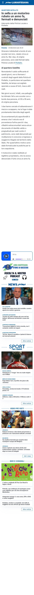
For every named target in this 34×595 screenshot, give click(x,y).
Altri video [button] (27, 456)
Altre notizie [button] (27, 341)
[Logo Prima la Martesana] (17, 2)
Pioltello (18, 63)
